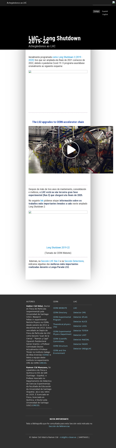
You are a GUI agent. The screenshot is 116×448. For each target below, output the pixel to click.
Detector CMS (79, 313)
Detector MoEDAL (81, 340)
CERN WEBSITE (60, 308)
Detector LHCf (79, 335)
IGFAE (45, 355)
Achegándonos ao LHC (17, 3)
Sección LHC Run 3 (50, 261)
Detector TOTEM (80, 331)
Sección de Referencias (59, 426)
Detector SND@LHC (82, 349)
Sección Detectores (74, 261)
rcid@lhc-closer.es (68, 437)
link (42, 200)
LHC (75, 308)
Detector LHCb (80, 326)
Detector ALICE (80, 322)
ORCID (43, 363)
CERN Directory (60, 313)
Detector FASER (80, 344)
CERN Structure (60, 346)
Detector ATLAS (80, 317)
